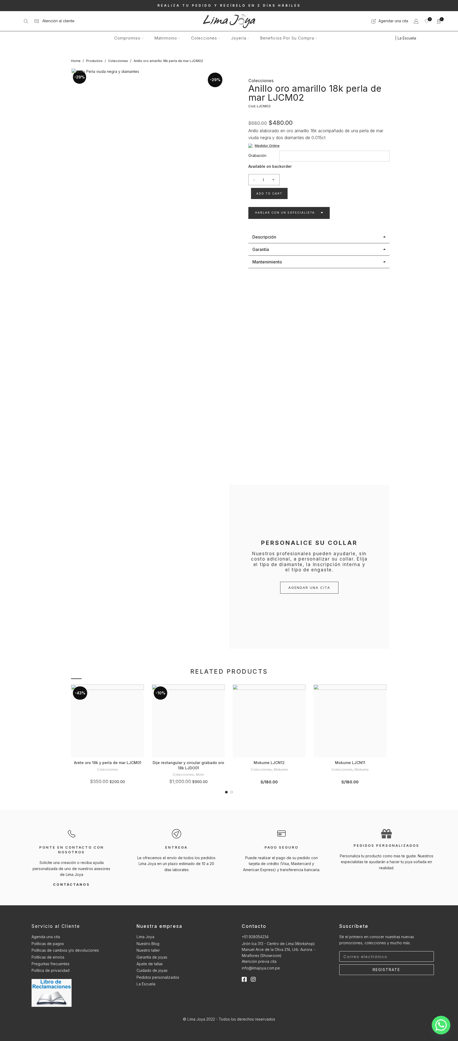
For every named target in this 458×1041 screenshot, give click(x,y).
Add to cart (269, 193)
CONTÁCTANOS (71, 884)
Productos (94, 61)
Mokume (281, 769)
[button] (289, 213)
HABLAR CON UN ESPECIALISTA (285, 212)
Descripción (264, 237)
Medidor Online (267, 145)
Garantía (260, 249)
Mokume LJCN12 (269, 762)
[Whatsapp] (441, 1025)
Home (76, 61)
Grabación (257, 155)
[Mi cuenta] (416, 21)
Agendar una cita (392, 21)
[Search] (26, 21)
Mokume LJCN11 (350, 762)
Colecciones (118, 61)
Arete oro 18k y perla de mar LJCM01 (107, 762)
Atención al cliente (56, 21)
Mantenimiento (267, 261)
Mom (200, 774)
